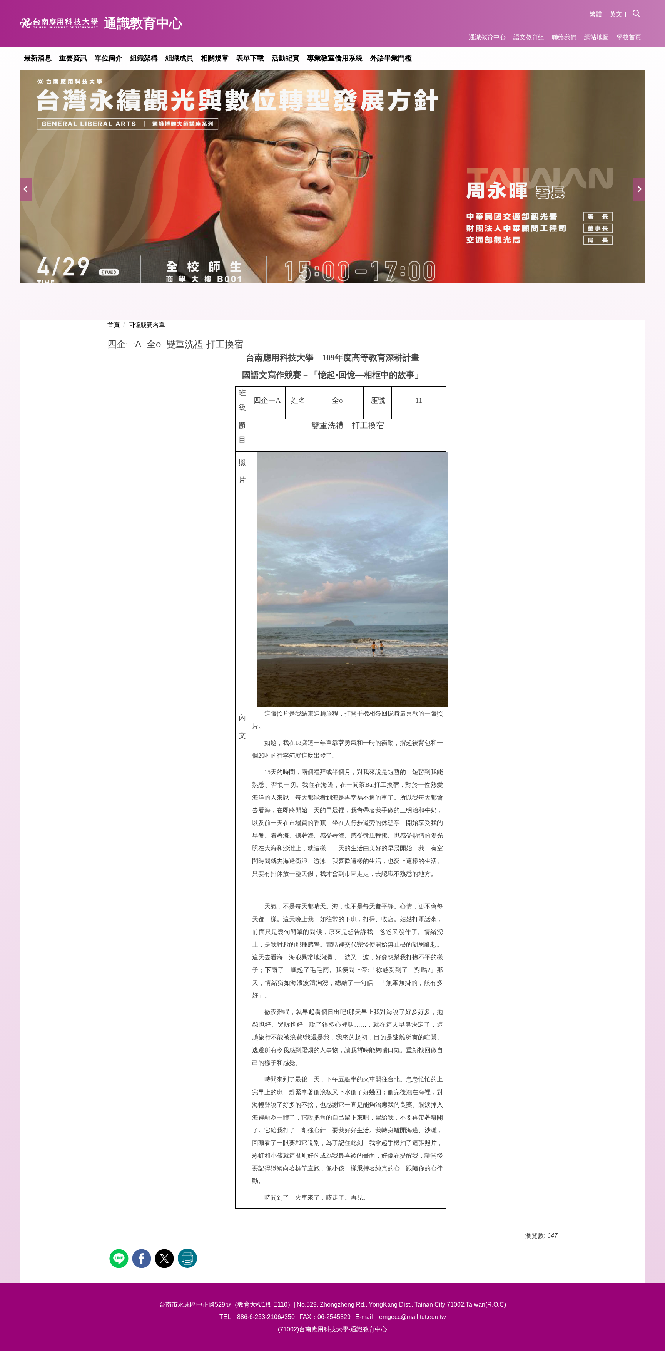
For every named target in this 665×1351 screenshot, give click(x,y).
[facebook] (142, 1257)
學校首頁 (629, 37)
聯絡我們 (564, 37)
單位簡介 (108, 58)
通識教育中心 (487, 37)
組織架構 (144, 58)
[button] (639, 8)
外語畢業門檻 (391, 58)
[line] (119, 1257)
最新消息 (38, 58)
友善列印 (187, 1258)
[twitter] (165, 1257)
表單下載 (250, 58)
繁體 (596, 14)
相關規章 (215, 58)
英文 (616, 14)
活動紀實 (285, 58)
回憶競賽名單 (146, 325)
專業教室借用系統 (335, 58)
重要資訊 (73, 58)
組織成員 (179, 58)
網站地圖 (596, 37)
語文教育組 (528, 37)
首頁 (113, 325)
